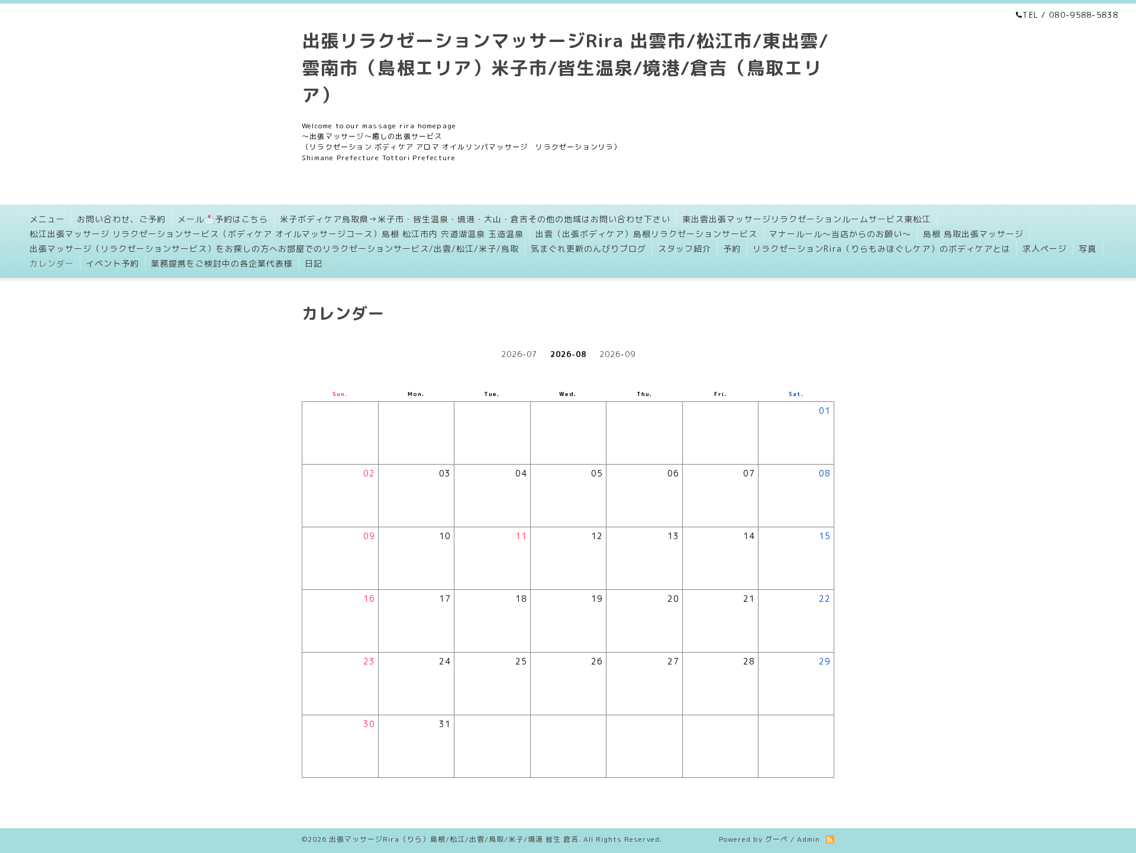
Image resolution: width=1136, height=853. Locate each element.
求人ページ (1044, 248)
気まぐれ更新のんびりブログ (588, 248)
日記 (313, 263)
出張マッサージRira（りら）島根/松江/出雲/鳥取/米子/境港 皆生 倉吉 (454, 839)
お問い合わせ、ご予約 (121, 219)
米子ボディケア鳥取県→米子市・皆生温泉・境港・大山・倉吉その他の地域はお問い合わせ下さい (475, 219)
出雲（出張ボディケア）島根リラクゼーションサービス (646, 233)
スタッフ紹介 (684, 248)
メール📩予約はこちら (223, 219)
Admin (808, 839)
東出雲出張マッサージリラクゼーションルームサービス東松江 (806, 219)
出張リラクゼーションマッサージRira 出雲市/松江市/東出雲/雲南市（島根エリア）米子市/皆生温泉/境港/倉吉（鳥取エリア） (565, 68)
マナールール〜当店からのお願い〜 (840, 233)
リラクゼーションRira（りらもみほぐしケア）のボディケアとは (882, 248)
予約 (732, 248)
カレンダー (52, 263)
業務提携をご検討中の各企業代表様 (222, 263)
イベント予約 (112, 263)
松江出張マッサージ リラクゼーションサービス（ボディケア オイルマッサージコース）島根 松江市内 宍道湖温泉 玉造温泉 (277, 233)
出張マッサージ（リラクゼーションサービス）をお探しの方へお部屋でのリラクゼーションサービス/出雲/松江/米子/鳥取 (274, 248)
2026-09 (617, 354)
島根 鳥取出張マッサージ (973, 233)
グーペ (776, 839)
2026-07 (519, 354)
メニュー (47, 219)
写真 (1087, 248)
